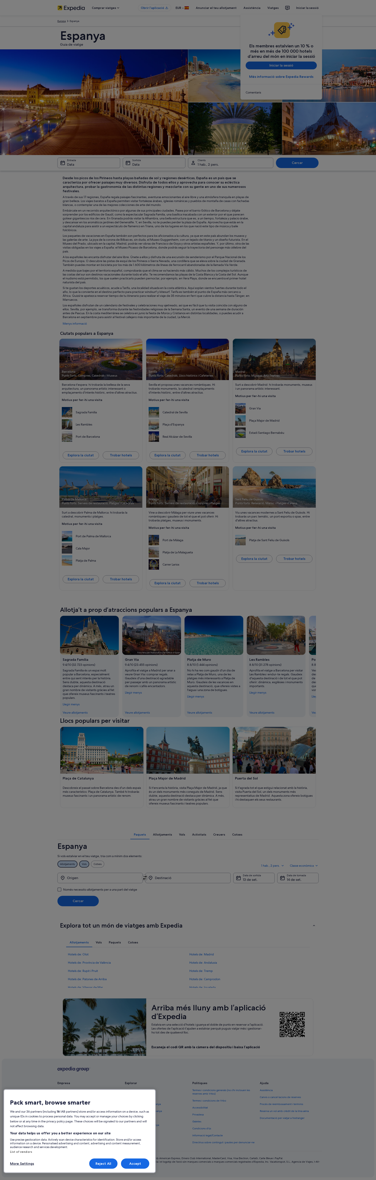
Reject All (103, 1164)
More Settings (22, 1164)
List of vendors (21, 1151)
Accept (135, 1164)
